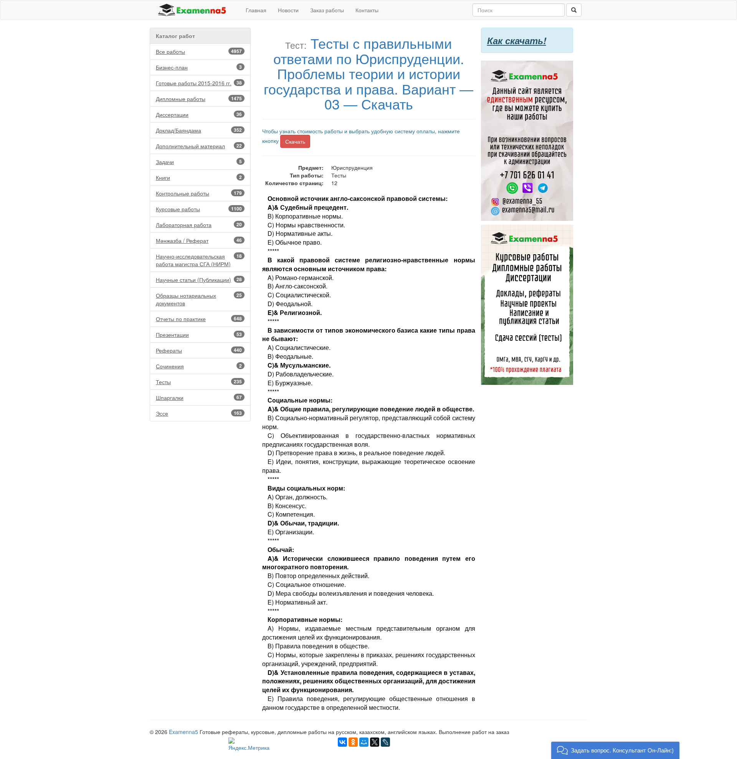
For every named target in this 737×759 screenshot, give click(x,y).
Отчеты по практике (199, 319)
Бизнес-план (199, 67)
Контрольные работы (199, 193)
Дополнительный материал (199, 146)
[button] (615, 750)
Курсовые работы (199, 209)
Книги (199, 177)
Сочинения (199, 366)
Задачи (199, 162)
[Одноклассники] (353, 742)
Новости (288, 10)
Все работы (199, 51)
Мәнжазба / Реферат (199, 240)
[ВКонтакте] (342, 742)
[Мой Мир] (363, 742)
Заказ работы (327, 10)
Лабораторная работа (199, 225)
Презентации (199, 334)
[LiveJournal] (385, 742)
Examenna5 (183, 732)
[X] (374, 742)
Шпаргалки (199, 397)
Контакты (366, 10)
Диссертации (199, 114)
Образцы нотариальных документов (199, 299)
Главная (256, 10)
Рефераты (199, 350)
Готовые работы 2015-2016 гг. (199, 83)
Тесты (199, 382)
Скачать (295, 141)
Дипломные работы (199, 99)
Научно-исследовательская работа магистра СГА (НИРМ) (199, 260)
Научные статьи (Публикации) (199, 279)
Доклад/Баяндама (199, 130)
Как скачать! (516, 40)
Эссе (199, 413)
